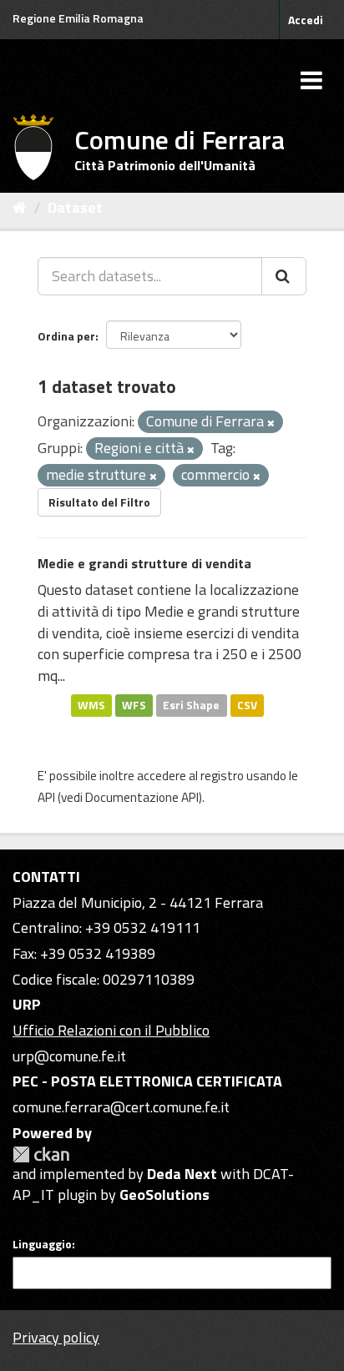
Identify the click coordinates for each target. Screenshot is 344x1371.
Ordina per (66, 336)
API (46, 797)
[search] (283, 276)
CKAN (41, 1154)
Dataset (75, 207)
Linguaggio (42, 1244)
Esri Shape (191, 705)
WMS (91, 705)
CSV (247, 705)
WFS (134, 705)
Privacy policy (56, 1337)
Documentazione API (142, 797)
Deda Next (182, 1173)
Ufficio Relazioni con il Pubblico (111, 1030)
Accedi (305, 19)
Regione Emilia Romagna (78, 18)
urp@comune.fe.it (69, 1056)
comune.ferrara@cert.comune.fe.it (121, 1107)
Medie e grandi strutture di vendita (144, 563)
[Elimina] (271, 423)
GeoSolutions (164, 1194)
